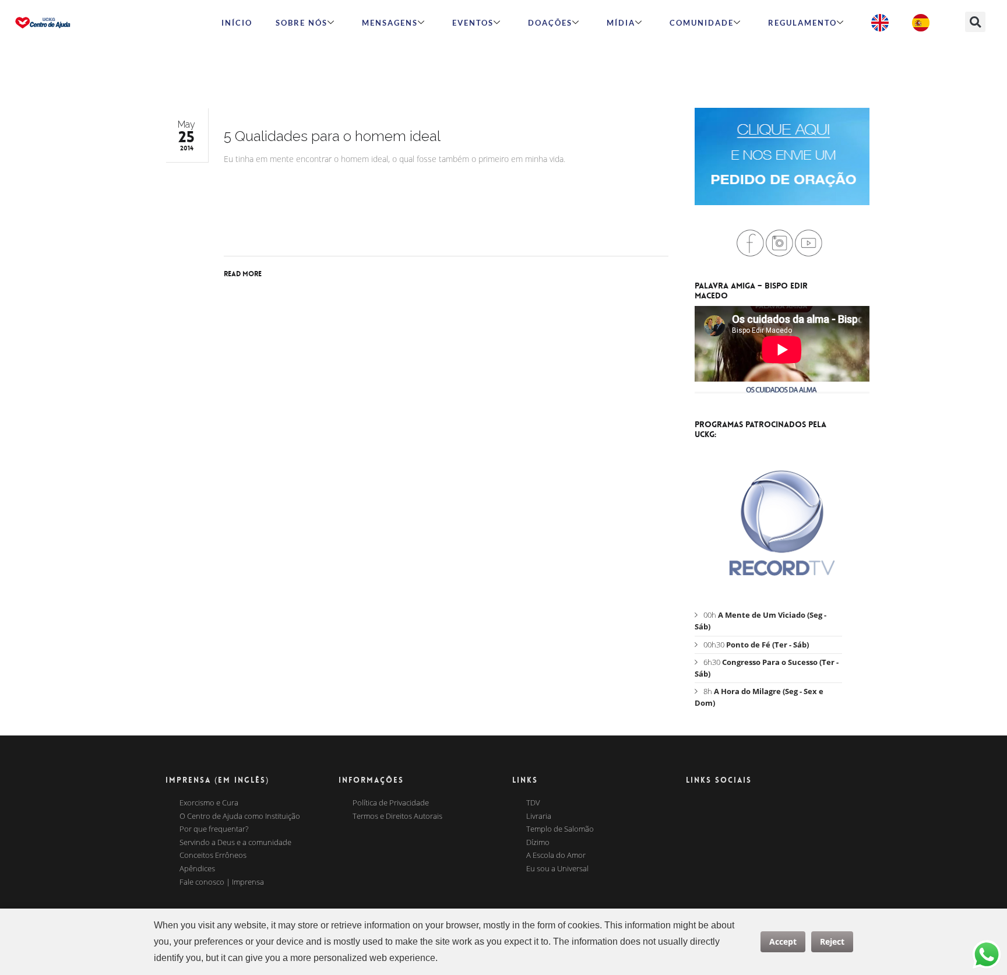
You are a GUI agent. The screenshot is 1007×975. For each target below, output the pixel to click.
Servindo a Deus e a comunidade (235, 842)
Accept (783, 941)
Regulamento (802, 22)
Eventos (473, 22)
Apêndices (197, 869)
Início (236, 22)
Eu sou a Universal (557, 869)
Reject (832, 941)
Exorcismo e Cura (208, 803)
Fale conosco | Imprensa (221, 882)
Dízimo (538, 842)
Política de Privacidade (391, 803)
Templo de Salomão (560, 829)
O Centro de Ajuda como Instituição (239, 816)
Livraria (538, 816)
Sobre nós (302, 22)
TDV (533, 803)
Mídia (621, 22)
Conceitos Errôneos (213, 855)
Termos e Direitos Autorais (397, 816)
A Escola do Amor (556, 855)
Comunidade (702, 22)
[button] (975, 22)
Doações (550, 22)
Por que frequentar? (213, 829)
